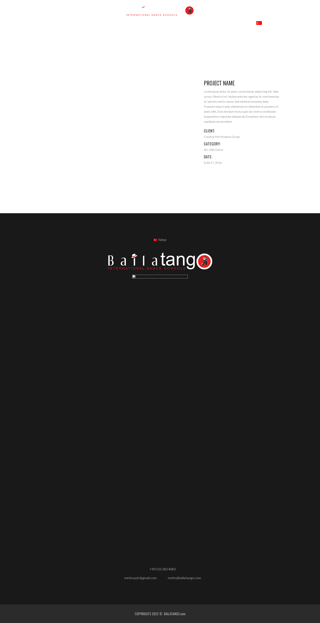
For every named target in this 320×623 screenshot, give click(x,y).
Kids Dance (216, 149)
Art (206, 149)
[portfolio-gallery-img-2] (78, 88)
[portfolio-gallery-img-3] (78, 99)
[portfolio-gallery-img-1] (119, 77)
